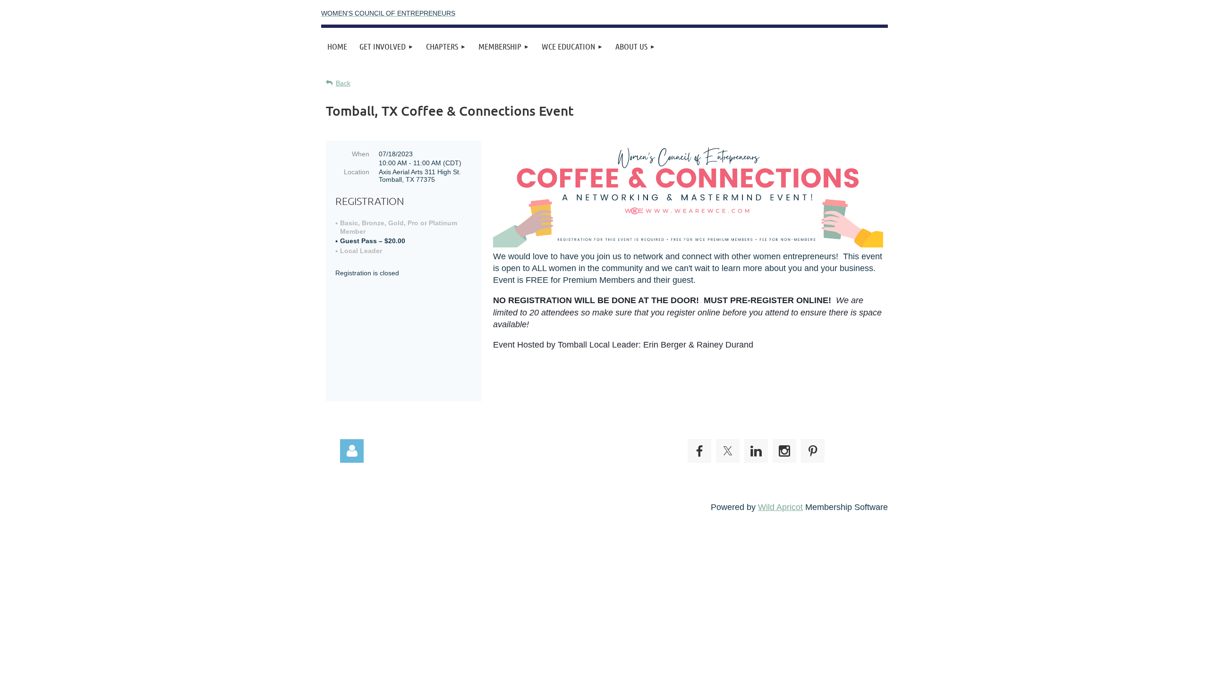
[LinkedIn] (756, 451)
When (360, 154)
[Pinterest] (813, 451)
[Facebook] (699, 451)
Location (356, 172)
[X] (728, 451)
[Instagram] (784, 451)
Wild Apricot (780, 507)
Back (343, 83)
